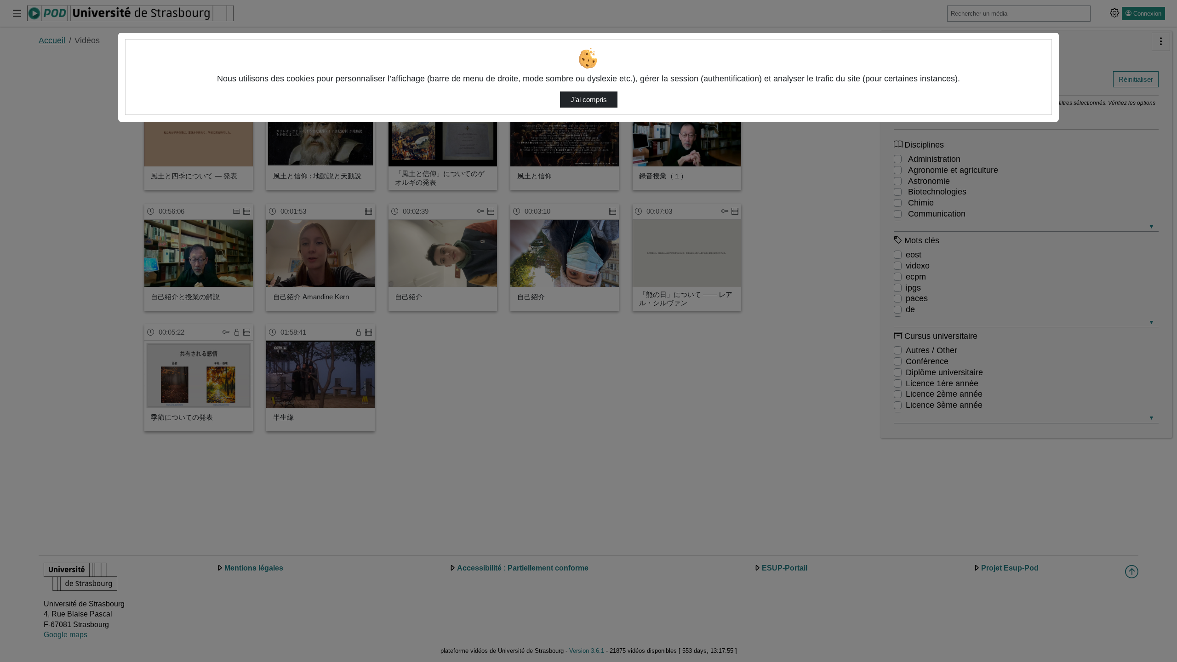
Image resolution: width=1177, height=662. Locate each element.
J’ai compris (589, 99)
